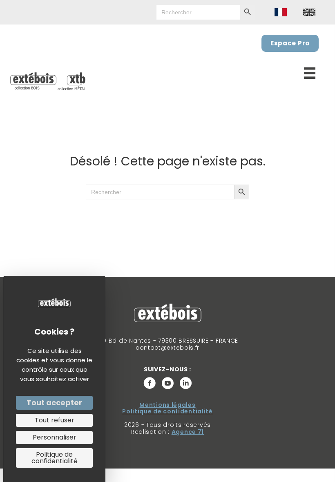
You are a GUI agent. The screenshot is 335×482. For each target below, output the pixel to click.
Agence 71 (188, 432)
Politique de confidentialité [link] (54, 458)
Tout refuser (54, 420)
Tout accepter (54, 402)
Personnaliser (54, 437)
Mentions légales (167, 405)
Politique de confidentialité (167, 411)
